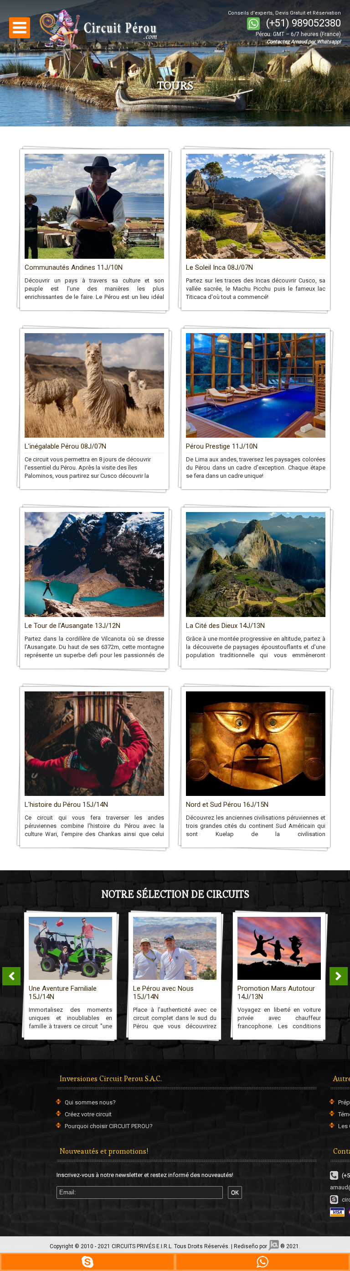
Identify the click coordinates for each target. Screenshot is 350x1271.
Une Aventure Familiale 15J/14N (63, 992)
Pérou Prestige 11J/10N (221, 446)
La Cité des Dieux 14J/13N (225, 626)
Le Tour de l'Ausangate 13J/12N (72, 626)
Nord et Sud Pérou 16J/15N (227, 804)
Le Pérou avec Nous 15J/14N (163, 992)
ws (262, 1262)
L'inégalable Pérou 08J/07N (65, 446)
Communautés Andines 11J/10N (74, 267)
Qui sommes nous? (90, 1102)
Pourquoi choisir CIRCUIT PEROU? (109, 1126)
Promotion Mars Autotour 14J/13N (276, 992)
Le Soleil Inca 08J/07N (219, 267)
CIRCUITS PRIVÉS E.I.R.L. (142, 1246)
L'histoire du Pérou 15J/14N (66, 804)
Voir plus (174, 166)
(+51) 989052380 (303, 23)
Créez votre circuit (88, 1114)
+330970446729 (87, 1262)
